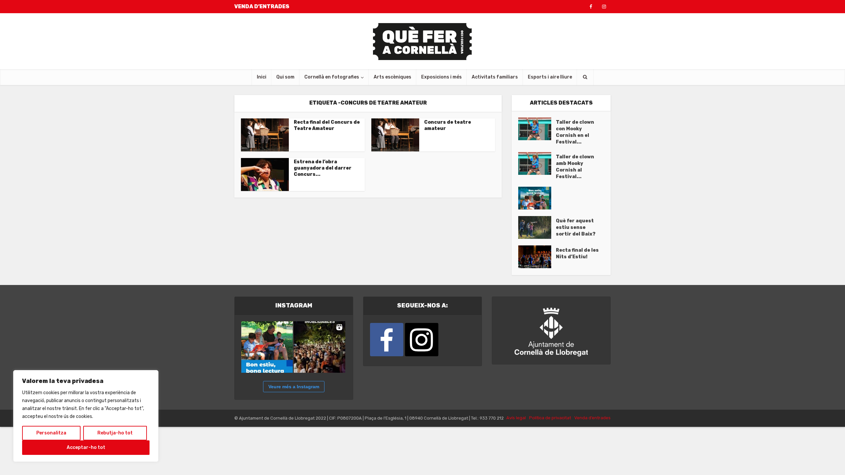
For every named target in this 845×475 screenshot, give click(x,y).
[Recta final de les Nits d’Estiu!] (537, 256)
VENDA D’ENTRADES (261, 6)
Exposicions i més (441, 77)
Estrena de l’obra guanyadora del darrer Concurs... (323, 168)
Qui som (285, 77)
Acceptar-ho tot (86, 447)
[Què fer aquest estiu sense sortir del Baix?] (537, 227)
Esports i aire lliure (550, 77)
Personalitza (51, 433)
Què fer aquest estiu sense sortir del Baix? (575, 227)
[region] (85, 416)
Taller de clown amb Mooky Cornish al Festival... (575, 166)
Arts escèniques (392, 77)
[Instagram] (421, 339)
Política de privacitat (550, 417)
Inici (261, 77)
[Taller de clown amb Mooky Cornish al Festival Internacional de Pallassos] (537, 163)
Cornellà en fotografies (331, 77)
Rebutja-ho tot (115, 433)
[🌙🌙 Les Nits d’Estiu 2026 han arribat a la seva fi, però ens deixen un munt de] (319, 347)
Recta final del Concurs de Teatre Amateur (327, 125)
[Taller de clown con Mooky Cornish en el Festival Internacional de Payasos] (537, 128)
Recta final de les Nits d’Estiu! (577, 253)
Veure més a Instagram (293, 386)
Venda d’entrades (592, 417)
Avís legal (516, 417)
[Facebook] (386, 339)
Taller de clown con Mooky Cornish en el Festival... (575, 132)
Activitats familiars (495, 77)
